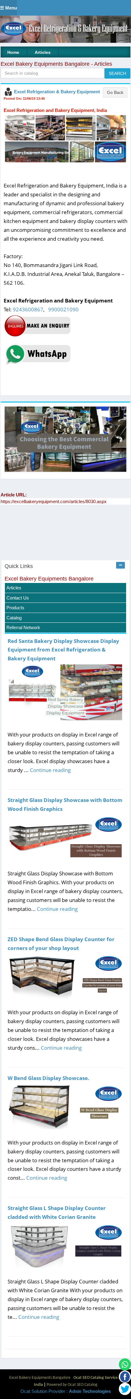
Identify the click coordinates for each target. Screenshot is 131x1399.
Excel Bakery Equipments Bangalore (49, 579)
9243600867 (28, 309)
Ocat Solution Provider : (65, 1391)
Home (13, 52)
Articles (43, 52)
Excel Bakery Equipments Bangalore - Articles (56, 64)
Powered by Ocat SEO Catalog (72, 1384)
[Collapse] (120, 565)
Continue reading (50, 770)
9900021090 (63, 309)
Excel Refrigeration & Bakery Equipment (57, 91)
